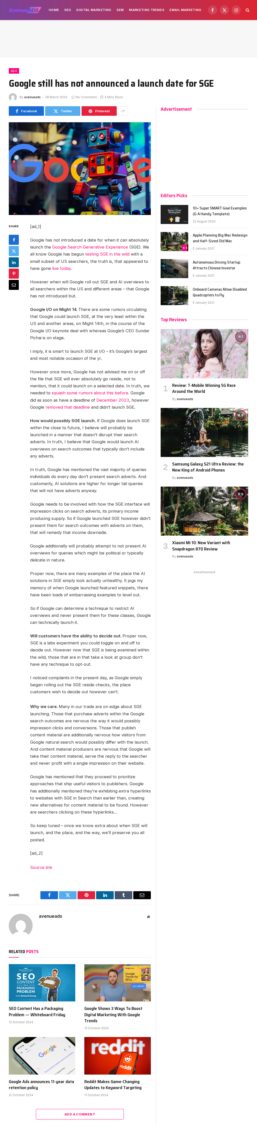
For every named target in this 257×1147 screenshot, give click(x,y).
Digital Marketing (93, 10)
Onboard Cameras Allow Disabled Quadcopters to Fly (220, 292)
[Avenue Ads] (25, 10)
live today (61, 268)
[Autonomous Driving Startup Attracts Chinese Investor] (174, 268)
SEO (67, 10)
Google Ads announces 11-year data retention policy (41, 1085)
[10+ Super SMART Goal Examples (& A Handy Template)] (174, 214)
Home (54, 10)
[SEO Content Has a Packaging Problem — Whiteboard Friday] (42, 982)
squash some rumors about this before (90, 392)
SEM (120, 10)
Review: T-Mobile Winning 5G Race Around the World (204, 388)
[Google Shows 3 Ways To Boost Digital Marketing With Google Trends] (117, 982)
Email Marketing (185, 10)
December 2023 (112, 400)
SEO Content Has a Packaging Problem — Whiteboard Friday (37, 1011)
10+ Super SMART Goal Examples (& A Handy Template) (220, 211)
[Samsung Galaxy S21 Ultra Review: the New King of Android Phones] (204, 432)
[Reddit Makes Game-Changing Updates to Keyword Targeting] (117, 1055)
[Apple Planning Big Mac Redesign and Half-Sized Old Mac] (174, 241)
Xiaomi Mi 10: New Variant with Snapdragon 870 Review (201, 546)
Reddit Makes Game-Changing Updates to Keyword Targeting (113, 1085)
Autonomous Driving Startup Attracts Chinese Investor (216, 265)
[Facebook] (14, 240)
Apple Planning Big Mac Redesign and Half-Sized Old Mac (220, 238)
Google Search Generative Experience (90, 247)
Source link (41, 867)
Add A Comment (80, 1114)
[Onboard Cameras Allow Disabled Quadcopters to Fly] (174, 295)
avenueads (32, 97)
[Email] (14, 285)
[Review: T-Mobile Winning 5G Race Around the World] (204, 353)
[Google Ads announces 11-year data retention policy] (42, 1055)
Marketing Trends (146, 10)
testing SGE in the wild (107, 254)
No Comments (86, 97)
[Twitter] (14, 251)
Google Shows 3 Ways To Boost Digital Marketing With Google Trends (113, 1014)
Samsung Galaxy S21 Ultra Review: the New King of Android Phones (208, 467)
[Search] (247, 10)
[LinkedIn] (14, 262)
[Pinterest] (14, 274)
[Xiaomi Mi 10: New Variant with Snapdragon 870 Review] (204, 511)
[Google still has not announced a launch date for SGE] (80, 168)
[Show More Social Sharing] (123, 111)
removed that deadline (67, 407)
